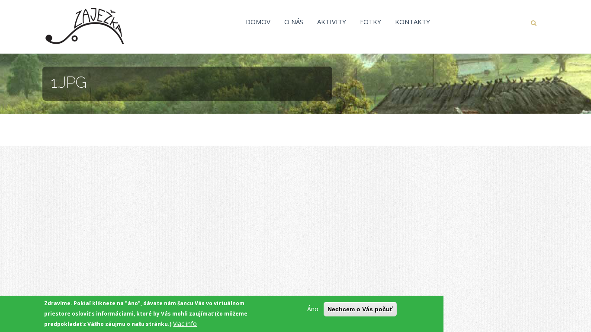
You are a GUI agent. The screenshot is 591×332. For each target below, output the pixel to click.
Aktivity (331, 21)
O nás (293, 21)
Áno (312, 309)
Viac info (185, 323)
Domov (258, 21)
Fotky (370, 21)
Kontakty (412, 21)
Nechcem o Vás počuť (360, 309)
